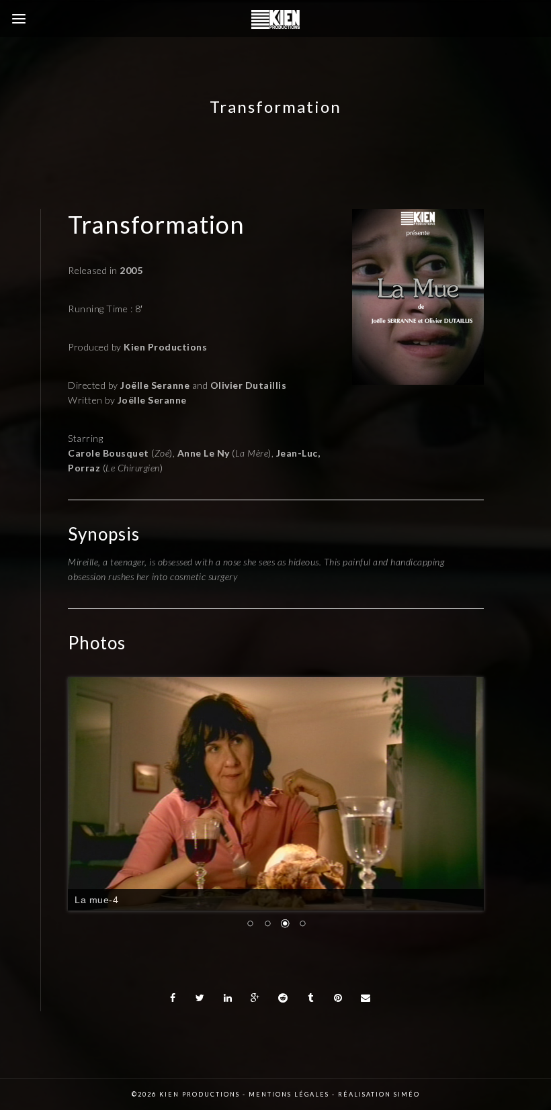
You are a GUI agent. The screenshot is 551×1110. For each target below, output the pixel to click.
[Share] (172, 997)
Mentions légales (289, 1094)
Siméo (407, 1094)
